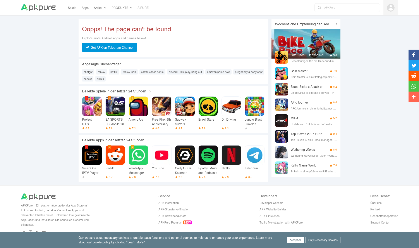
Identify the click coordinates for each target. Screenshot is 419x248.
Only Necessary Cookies (323, 240)
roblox (101, 72)
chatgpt (88, 72)
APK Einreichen (269, 216)
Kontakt (375, 209)
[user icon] (391, 8)
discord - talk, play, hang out (185, 72)
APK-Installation (168, 203)
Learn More (135, 242)
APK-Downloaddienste (172, 216)
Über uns (376, 203)
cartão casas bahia (152, 72)
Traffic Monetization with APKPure (281, 222)
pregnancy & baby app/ (249, 72)
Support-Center (379, 222)
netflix (113, 72)
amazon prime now (218, 72)
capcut (88, 79)
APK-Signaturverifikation (173, 209)
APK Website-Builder (272, 209)
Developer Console (271, 203)
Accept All (295, 240)
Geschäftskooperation (384, 216)
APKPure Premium (170, 222)
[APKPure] (38, 7)
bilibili (100, 79)
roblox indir (129, 72)
